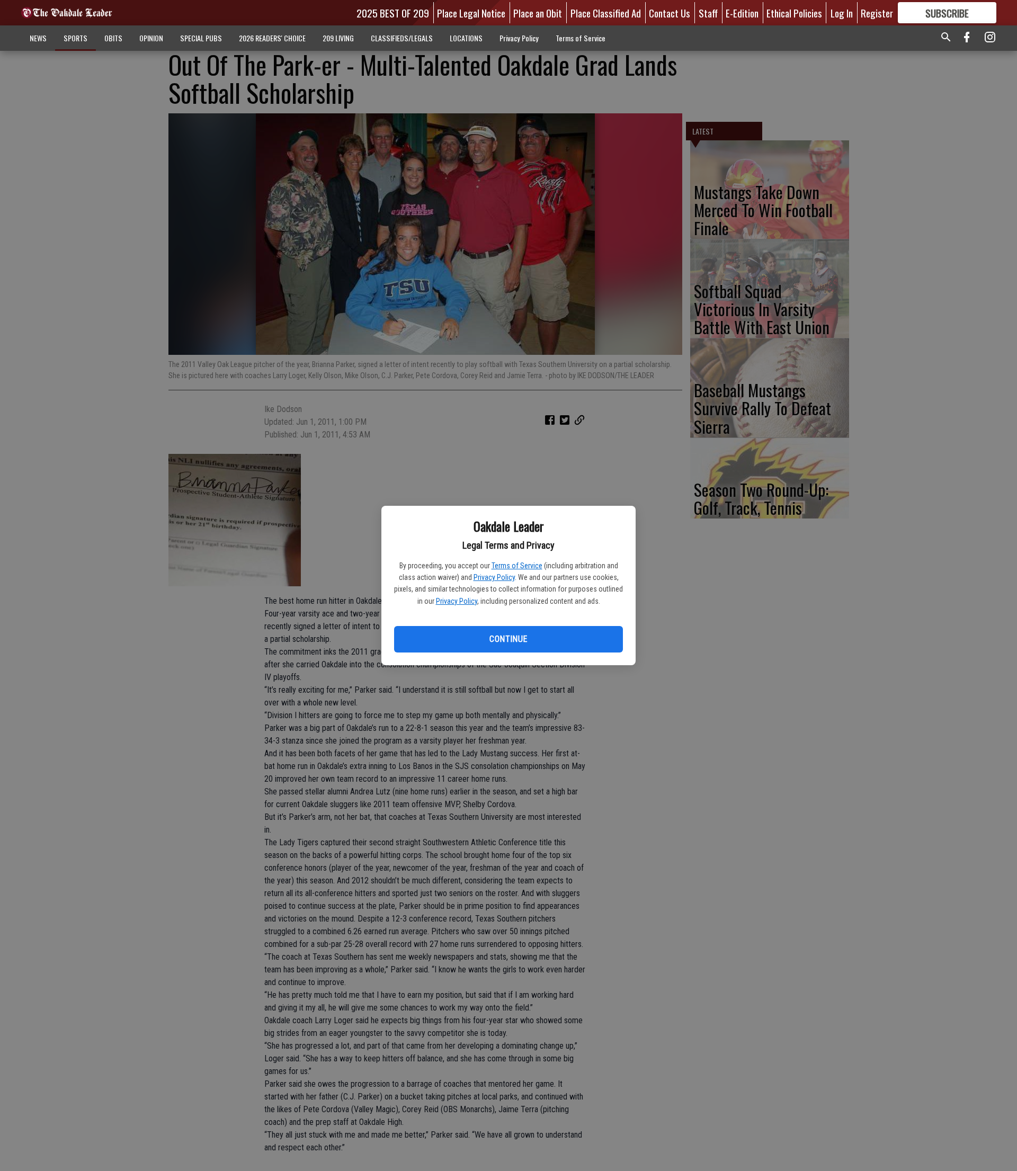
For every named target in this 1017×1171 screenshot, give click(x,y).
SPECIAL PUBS (201, 37)
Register (877, 13)
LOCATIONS (466, 37)
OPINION (151, 37)
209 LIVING (338, 37)
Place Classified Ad (605, 13)
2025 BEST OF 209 (392, 13)
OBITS (113, 37)
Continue (508, 639)
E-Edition (742, 13)
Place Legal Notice (471, 13)
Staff (708, 13)
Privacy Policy (494, 577)
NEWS (38, 37)
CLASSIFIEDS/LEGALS (402, 37)
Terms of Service (517, 565)
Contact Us (669, 13)
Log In (842, 13)
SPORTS (75, 37)
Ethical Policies (794, 13)
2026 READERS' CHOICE (272, 37)
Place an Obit (537, 13)
